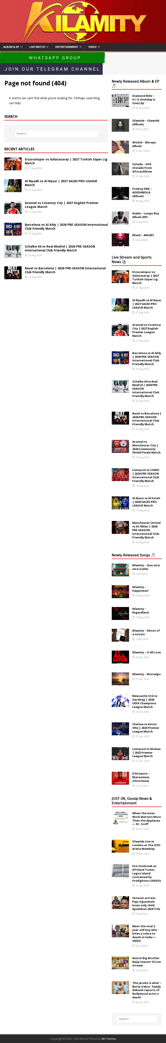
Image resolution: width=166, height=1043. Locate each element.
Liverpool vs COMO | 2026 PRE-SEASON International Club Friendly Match (145, 475)
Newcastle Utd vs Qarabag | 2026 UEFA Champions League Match (144, 701)
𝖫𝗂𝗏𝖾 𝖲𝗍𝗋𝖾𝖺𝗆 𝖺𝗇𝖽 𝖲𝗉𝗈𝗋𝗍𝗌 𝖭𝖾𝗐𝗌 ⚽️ (132, 259)
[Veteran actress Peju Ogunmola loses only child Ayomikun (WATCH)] (120, 907)
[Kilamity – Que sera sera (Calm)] (120, 574)
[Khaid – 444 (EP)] (120, 244)
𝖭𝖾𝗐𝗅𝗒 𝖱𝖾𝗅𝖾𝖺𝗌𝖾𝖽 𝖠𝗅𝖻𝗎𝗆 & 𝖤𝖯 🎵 (135, 83)
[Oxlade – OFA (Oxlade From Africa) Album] (120, 173)
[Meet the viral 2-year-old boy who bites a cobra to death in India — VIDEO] (120, 935)
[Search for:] (56, 133)
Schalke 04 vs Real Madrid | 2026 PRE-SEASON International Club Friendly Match (60, 248)
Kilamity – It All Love (146, 652)
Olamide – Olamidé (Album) (145, 122)
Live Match (37, 47)
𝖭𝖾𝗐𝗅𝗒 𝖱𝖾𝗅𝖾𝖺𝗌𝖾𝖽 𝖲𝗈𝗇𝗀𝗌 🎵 (133, 555)
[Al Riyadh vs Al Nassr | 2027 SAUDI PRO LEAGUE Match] (13, 189)
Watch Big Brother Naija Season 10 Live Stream (146, 961)
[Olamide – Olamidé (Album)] (120, 129)
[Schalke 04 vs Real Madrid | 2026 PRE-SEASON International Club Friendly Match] (13, 255)
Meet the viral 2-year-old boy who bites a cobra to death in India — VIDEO (144, 933)
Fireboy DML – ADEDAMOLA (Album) (142, 192)
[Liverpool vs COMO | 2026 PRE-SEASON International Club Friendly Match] (120, 479)
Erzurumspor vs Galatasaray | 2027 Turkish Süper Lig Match (66, 161)
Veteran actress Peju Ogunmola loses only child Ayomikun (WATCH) (146, 903)
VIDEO (92, 47)
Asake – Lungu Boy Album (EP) (145, 215)
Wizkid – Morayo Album (144, 144)
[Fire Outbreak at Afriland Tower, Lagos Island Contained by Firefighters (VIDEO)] (120, 875)
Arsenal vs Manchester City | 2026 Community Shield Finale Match (146, 447)
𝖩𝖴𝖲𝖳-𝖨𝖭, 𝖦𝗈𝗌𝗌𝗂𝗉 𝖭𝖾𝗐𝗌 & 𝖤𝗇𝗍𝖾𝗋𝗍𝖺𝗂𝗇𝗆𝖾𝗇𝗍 (132, 800)
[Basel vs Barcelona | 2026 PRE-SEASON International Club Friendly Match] (13, 276)
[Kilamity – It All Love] (120, 661)
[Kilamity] (83, 40)
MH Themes (109, 1039)
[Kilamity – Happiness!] (120, 596)
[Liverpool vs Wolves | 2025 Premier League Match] (120, 757)
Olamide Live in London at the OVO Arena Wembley (146, 845)
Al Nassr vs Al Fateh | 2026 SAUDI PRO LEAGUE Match (146, 501)
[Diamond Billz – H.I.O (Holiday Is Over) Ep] (120, 104)
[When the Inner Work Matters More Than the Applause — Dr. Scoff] (120, 822)
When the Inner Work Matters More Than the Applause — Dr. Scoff (146, 818)
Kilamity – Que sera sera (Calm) (146, 567)
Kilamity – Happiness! (140, 589)
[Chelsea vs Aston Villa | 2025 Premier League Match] (120, 733)
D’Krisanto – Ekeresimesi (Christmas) (141, 777)
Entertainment (66, 47)
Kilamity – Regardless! (140, 610)
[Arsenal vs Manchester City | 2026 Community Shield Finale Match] (120, 450)
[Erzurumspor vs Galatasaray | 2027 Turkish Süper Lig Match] (13, 168)
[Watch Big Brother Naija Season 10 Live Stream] (120, 967)
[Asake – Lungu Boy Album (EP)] (120, 222)
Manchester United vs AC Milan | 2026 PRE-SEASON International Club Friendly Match (146, 530)
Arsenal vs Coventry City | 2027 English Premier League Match (62, 205)
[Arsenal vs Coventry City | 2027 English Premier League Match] (13, 211)
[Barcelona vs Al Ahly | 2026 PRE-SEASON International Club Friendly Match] (13, 233)
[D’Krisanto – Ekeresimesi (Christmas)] (120, 782)
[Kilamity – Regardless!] (120, 617)
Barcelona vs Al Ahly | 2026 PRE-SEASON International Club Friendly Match (66, 227)
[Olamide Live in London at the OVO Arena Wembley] (120, 850)
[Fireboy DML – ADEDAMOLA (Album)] (120, 197)
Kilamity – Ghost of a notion (146, 632)
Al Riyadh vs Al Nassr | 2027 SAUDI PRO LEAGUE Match (61, 183)
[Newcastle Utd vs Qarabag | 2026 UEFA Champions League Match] (120, 705)
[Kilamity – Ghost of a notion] (120, 639)
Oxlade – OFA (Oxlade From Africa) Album (142, 167)
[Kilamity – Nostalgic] (120, 683)
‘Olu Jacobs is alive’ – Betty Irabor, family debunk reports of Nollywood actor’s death (146, 990)
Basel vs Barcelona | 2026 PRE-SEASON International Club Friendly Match (65, 270)
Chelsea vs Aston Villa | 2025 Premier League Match (145, 727)
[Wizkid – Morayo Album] (120, 151)
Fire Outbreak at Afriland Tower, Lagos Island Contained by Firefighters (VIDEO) (146, 873)
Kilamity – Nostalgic (146, 674)
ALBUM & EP (11, 47)
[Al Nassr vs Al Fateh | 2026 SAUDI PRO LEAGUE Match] (120, 507)
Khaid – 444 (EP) (143, 235)
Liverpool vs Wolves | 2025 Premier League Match (146, 752)
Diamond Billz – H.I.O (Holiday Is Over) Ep (143, 99)
